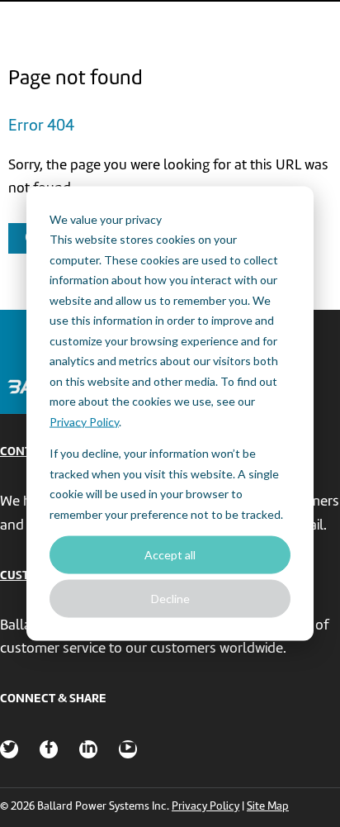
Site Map (268, 806)
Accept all (170, 554)
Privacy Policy (84, 421)
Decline (170, 599)
